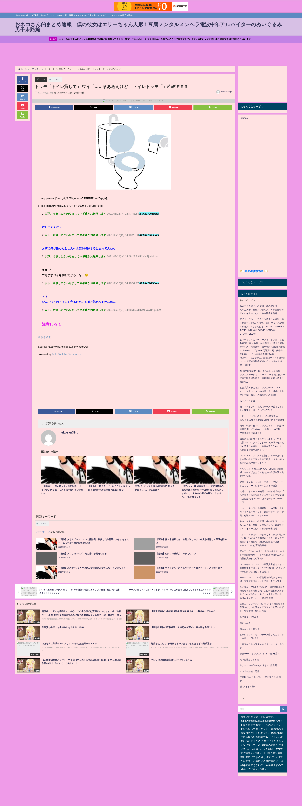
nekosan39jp (226, 92)
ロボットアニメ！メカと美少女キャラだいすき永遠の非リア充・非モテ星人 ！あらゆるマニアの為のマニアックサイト (262, 459)
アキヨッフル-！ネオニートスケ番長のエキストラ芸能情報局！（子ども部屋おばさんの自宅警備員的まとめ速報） (262, 555)
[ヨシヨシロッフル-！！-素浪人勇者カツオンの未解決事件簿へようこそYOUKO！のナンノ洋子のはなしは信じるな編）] (262, 568)
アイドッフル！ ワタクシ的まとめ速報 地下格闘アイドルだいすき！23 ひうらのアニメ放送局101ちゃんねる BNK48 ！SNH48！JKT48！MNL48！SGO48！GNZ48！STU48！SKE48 (262, 326)
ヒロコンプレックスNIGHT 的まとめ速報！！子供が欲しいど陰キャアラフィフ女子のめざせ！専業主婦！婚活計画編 (262, 607)
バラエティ (41, 79)
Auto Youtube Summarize (66, 354)
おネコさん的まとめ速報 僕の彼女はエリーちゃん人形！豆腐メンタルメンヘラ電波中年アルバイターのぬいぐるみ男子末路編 (262, 309)
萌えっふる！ (246, 623)
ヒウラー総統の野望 (250, 671)
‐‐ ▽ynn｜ (56, 79)
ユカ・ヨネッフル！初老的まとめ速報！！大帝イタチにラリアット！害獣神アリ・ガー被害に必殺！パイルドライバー (262, 512)
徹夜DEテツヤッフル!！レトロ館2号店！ (260, 653)
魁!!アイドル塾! (247, 687)
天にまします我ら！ (250, 629)
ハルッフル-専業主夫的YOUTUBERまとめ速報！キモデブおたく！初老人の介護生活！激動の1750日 (262, 472)
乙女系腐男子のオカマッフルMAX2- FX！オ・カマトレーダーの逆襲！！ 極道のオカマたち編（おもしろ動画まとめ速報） (262, 391)
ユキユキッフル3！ (249, 617)
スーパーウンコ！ (248, 401)
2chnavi (244, 118)
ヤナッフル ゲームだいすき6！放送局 (258, 665)
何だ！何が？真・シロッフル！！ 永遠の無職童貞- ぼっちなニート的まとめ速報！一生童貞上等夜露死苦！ (262, 429)
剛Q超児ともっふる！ (250, 659)
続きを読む (44, 337)
